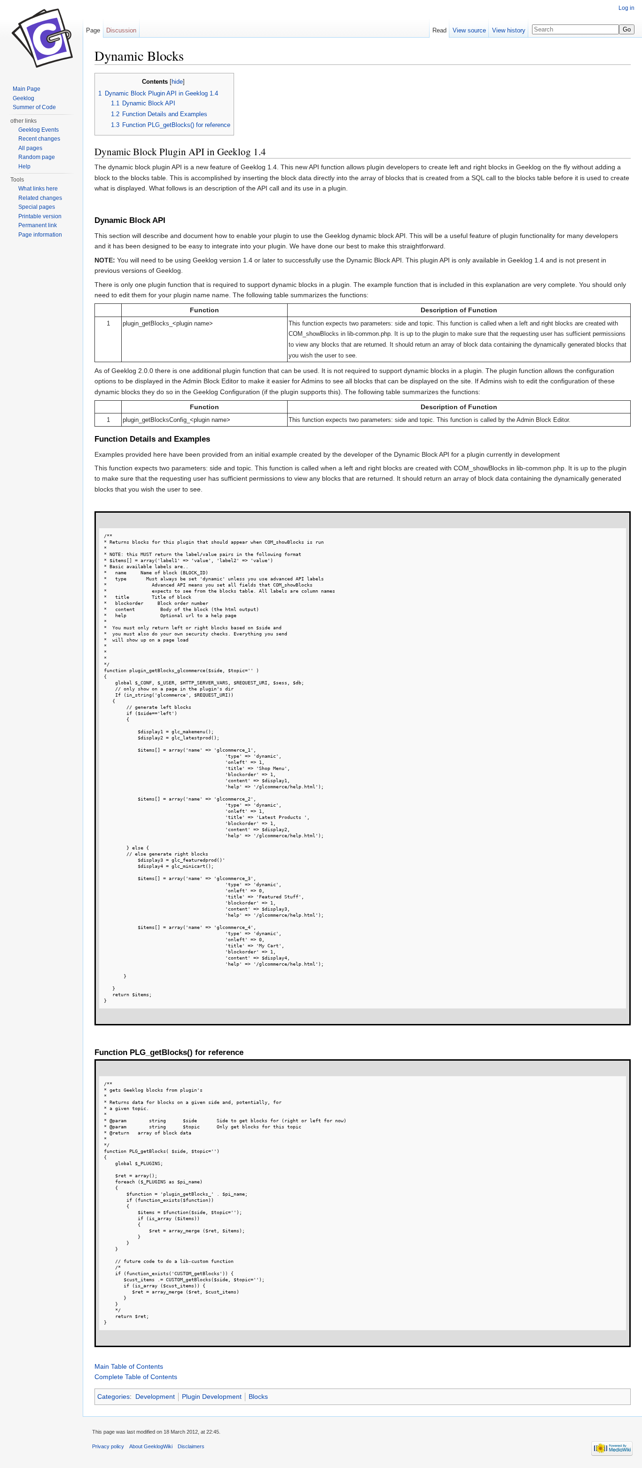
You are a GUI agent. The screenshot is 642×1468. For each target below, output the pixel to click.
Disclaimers (191, 1446)
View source (469, 30)
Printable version (40, 216)
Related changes (40, 198)
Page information (40, 234)
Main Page (26, 89)
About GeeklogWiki (150, 1446)
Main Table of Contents (128, 1366)
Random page (36, 157)
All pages (30, 148)
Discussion (121, 30)
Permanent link (37, 225)
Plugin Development (212, 1396)
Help (24, 166)
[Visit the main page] (41, 37)
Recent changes (39, 138)
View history (508, 30)
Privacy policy (108, 1446)
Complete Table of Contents (135, 1377)
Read (439, 30)
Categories (113, 1396)
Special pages (36, 207)
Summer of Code (34, 107)
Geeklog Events (38, 130)
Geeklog (23, 98)
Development (155, 1396)
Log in (626, 8)
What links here (38, 188)
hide (177, 82)
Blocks (258, 1396)
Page (93, 30)
